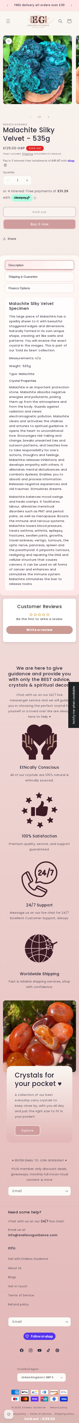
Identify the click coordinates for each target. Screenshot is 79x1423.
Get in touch (17, 1286)
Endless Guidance (34, 1407)
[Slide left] (30, 117)
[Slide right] (48, 117)
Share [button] (12, 239)
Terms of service (40, 1413)
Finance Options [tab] (19, 288)
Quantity (9, 172)
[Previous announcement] (7, 5)
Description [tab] (16, 265)
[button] (8, 21)
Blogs (12, 1277)
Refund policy (18, 1304)
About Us (15, 1268)
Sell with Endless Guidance (28, 1259)
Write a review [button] (39, 629)
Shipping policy (64, 1413)
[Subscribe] (66, 1191)
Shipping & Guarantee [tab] (23, 276)
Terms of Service (21, 1295)
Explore (28, 1130)
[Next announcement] (71, 5)
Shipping (27, 153)
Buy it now (40, 224)
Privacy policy (17, 1413)
